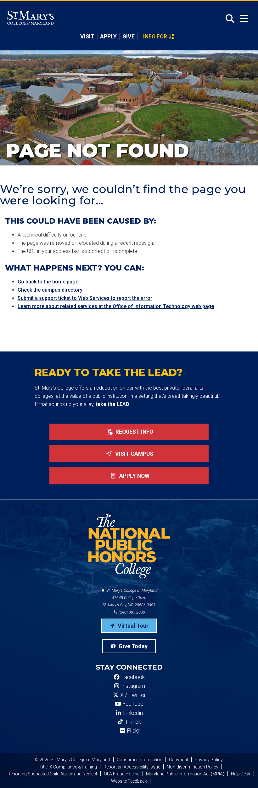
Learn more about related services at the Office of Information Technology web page (116, 306)
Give (128, 36)
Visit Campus (133, 454)
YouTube (132, 704)
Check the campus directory (50, 290)
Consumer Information (139, 759)
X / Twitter (132, 695)
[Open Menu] (244, 19)
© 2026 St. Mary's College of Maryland (72, 759)
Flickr (132, 731)
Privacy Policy (209, 759)
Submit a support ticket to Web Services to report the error (85, 298)
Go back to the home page (48, 282)
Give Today (132, 646)
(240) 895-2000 (131, 612)
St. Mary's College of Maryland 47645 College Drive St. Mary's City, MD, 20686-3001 (130, 597)
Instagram (132, 686)
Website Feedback (129, 781)
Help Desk (240, 773)
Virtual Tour (132, 625)
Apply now (133, 476)
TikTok (132, 722)
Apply (108, 36)
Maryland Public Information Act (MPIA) (185, 773)
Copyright (178, 759)
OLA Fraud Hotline (121, 773)
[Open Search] (228, 18)
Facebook (132, 677)
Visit (87, 36)
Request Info (133, 432)
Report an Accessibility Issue (132, 766)
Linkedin (132, 713)
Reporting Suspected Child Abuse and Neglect (52, 773)
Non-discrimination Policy (192, 766)
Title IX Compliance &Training (68, 766)
